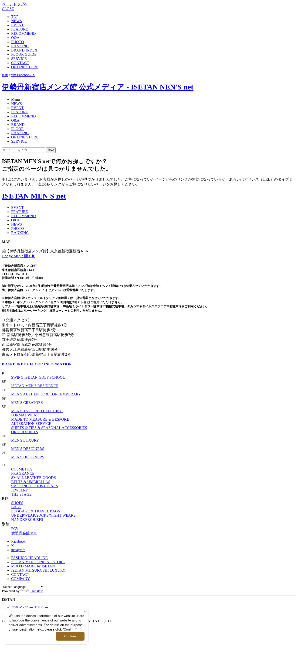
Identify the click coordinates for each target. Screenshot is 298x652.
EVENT (17, 25)
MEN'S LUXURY (25, 440)
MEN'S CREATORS (27, 403)
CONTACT (20, 63)
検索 (51, 150)
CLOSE (8, 9)
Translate (36, 591)
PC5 (14, 529)
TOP (14, 17)
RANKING (20, 46)
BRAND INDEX (24, 50)
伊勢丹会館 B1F (24, 533)
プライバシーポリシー (29, 608)
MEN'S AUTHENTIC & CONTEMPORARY (46, 394)
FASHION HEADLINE (29, 558)
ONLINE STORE (24, 67)
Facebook (18, 541)
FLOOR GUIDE (24, 54)
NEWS (16, 21)
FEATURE (19, 29)
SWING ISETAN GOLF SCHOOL (38, 377)
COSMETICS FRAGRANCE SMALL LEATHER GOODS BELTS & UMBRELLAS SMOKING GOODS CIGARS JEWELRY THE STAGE (34, 481)
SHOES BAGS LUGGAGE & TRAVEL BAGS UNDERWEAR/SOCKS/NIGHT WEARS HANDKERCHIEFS (43, 511)
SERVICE (19, 59)
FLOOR (17, 129)
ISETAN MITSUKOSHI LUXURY (38, 570)
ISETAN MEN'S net (34, 196)
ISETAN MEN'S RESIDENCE (34, 386)
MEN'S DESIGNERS (27, 449)
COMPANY (20, 579)
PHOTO (17, 42)
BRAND (18, 125)
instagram (18, 550)
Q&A (15, 38)
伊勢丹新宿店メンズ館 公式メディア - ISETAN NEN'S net (97, 87)
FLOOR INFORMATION (51, 364)
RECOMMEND (23, 33)
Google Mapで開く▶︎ (18, 256)
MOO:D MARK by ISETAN (33, 566)
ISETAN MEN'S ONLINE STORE (38, 562)
